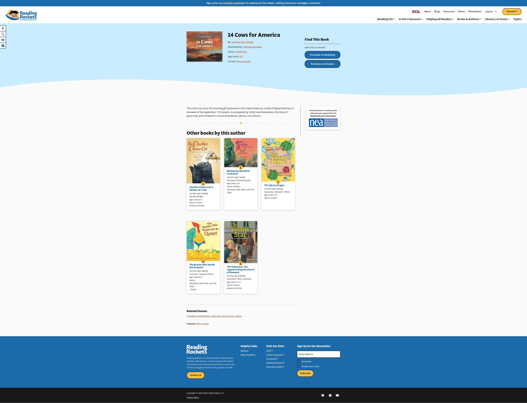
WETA (416, 11)
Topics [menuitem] (517, 19)
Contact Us (196, 375)
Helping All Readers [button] (439, 19)
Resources (449, 11)
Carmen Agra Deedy (242, 42)
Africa (199, 323)
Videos (461, 11)
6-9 (241, 56)
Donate (514, 12)
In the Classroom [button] (410, 19)
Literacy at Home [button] (496, 19)
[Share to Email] (3, 40)
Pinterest (330, 395)
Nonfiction (241, 51)
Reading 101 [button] (385, 19)
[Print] (3, 46)
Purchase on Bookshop (322, 54)
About (427, 11)
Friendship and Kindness (198, 316)
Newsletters (474, 11)
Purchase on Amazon (322, 63)
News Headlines (248, 354)
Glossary (244, 350)
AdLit (269, 350)
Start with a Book (275, 366)
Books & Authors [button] (468, 19)
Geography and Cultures (222, 316)
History (238, 316)
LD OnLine (272, 358)
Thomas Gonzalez (252, 46)
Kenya (206, 323)
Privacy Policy (193, 397)
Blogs (437, 11)
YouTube (337, 395)
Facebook (323, 395)
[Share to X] (3, 34)
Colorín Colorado (275, 354)
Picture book (243, 61)
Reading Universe (275, 362)
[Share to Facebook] (3, 28)
